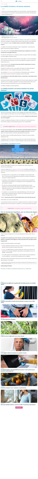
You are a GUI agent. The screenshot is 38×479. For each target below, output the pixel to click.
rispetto (4, 249)
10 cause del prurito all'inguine (8, 319)
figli (6, 65)
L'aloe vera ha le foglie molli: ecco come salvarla (12, 336)
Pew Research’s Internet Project (17, 169)
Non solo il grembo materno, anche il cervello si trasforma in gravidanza (18, 404)
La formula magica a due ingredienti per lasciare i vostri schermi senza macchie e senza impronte (18, 370)
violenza (3, 189)
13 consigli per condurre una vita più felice (22, 208)
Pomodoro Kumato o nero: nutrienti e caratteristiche (13, 387)
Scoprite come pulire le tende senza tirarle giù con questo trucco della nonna (18, 302)
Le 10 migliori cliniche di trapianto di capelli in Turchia (13, 353)
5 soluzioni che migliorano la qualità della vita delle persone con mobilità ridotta (18, 284)
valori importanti (10, 72)
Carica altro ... (19, 407)
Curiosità (2, 300)
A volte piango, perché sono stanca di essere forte (25, 126)
